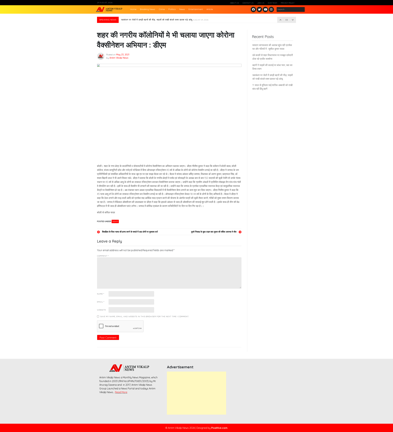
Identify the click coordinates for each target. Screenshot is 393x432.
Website (101, 310)
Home (133, 9)
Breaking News (147, 9)
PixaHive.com (219, 427)
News (182, 9)
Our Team (272, 3)
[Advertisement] (196, 393)
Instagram (272, 9)
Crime (162, 9)
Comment (103, 256)
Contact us (248, 3)
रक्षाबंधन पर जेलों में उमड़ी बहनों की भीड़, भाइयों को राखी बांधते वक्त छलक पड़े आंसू (164, 19)
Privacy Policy (287, 3)
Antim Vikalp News (118, 57)
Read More (121, 392)
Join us (260, 3)
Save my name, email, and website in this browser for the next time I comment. (144, 316)
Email (100, 302)
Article (209, 9)
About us (234, 3)
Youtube (265, 9)
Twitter (259, 9)
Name (100, 294)
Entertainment (196, 9)
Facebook (254, 9)
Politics (172, 9)
